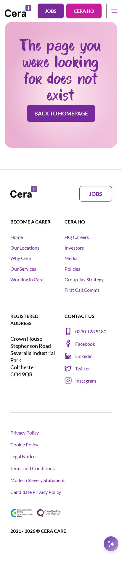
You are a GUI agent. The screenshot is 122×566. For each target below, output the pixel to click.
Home (16, 237)
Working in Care (27, 279)
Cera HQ (84, 11)
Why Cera (20, 258)
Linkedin (84, 356)
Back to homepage (61, 113)
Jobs (51, 11)
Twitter (82, 368)
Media (71, 258)
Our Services (23, 269)
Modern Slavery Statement (37, 480)
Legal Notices (24, 456)
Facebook (85, 344)
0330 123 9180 (90, 331)
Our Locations (24, 248)
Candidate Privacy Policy (35, 492)
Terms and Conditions (32, 468)
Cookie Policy (24, 444)
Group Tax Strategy (84, 279)
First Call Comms (82, 290)
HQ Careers (77, 237)
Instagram (85, 380)
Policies (72, 269)
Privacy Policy (24, 432)
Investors (74, 248)
